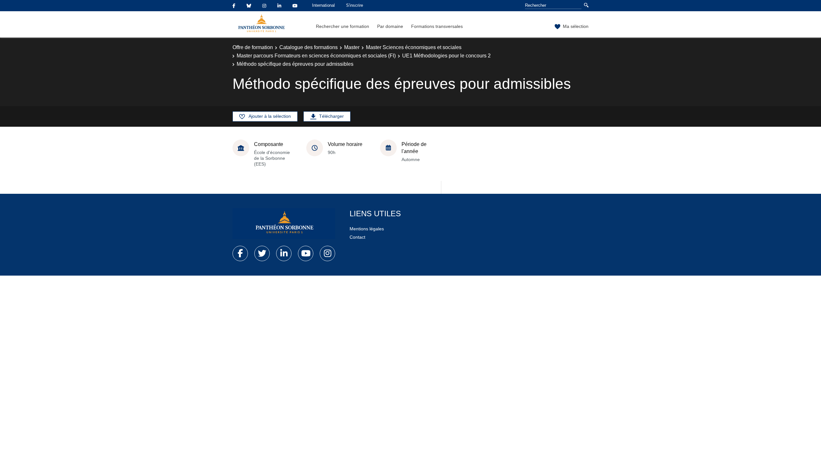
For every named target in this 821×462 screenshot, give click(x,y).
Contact (357, 237)
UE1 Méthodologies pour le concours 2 (446, 55)
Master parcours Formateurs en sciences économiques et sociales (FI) (316, 55)
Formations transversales (437, 26)
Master (352, 47)
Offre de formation (253, 47)
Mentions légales (367, 228)
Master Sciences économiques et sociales (413, 47)
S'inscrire (354, 5)
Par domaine (390, 26)
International (323, 5)
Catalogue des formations (308, 47)
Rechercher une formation (342, 26)
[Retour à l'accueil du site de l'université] (284, 223)
